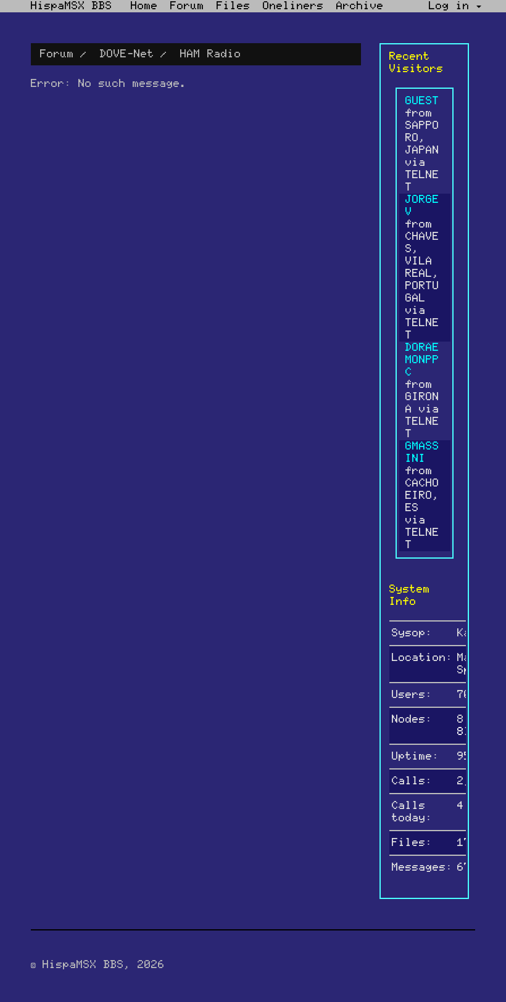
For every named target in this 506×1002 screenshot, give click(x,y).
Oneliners (293, 6)
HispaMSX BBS (71, 6)
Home (144, 6)
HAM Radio (210, 54)
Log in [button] (452, 6)
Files (234, 6)
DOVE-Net (127, 54)
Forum (187, 6)
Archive (360, 6)
